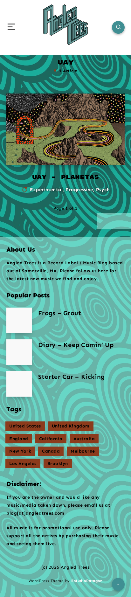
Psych (103, 189)
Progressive (79, 189)
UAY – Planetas (65, 177)
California (51, 438)
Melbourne (83, 451)
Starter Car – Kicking (71, 376)
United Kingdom (71, 426)
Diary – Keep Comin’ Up (76, 345)
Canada (51, 451)
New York (20, 451)
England (18, 438)
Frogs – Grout (59, 313)
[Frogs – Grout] (19, 320)
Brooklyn (57, 463)
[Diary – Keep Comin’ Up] (19, 352)
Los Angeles (23, 463)
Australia (84, 438)
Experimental (46, 189)
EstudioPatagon (86, 581)
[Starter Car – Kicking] (19, 384)
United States (25, 426)
